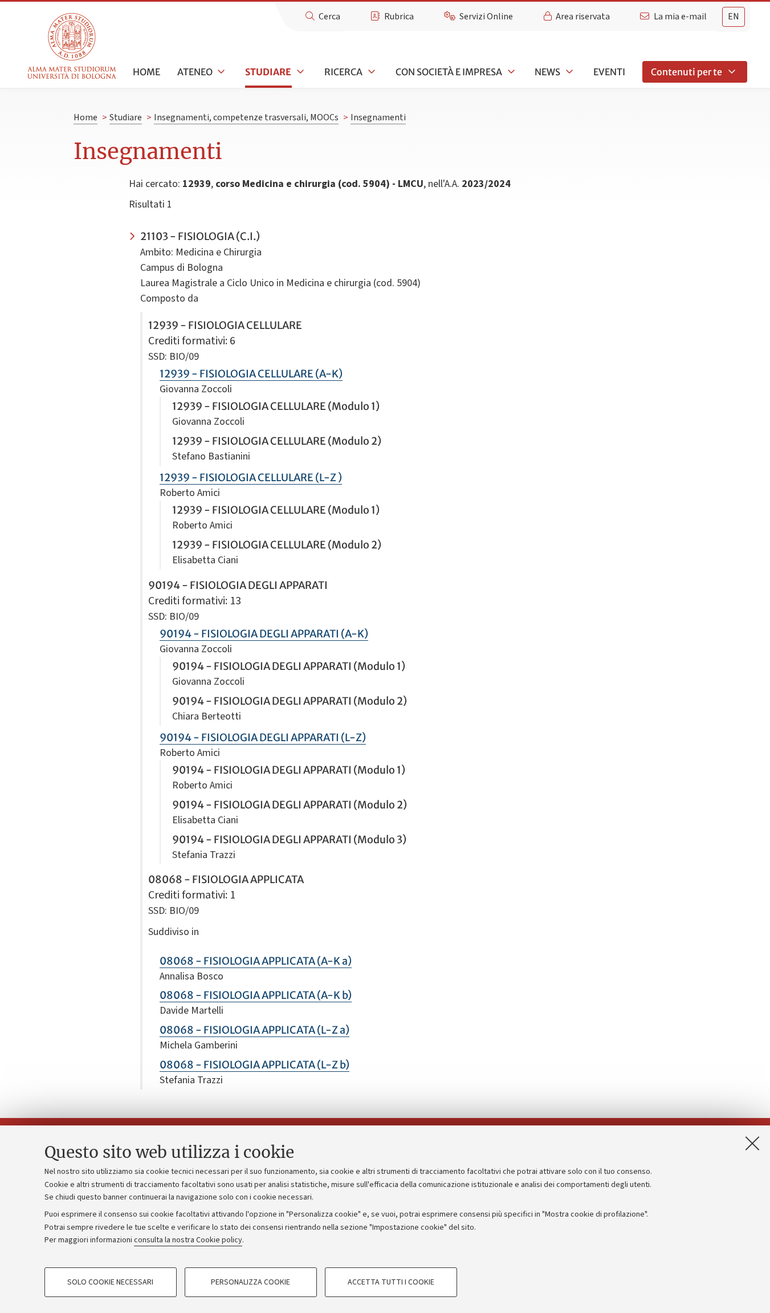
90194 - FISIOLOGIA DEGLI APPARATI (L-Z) (263, 737)
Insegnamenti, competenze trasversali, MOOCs (246, 117)
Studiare (268, 72)
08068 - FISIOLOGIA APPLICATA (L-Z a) (254, 1029)
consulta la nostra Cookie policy (188, 1240)
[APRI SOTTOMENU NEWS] (568, 72)
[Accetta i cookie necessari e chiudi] (752, 1143)
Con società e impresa (449, 72)
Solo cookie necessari (110, 1282)
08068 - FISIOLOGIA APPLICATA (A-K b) (256, 995)
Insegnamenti (378, 117)
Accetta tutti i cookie (391, 1282)
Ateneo (195, 72)
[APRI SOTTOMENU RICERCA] (370, 72)
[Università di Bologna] (73, 46)
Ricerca (343, 72)
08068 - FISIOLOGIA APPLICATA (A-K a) (256, 961)
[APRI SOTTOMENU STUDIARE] (299, 72)
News (547, 72)
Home (146, 72)
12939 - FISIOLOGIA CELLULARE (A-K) (251, 373)
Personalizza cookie (250, 1282)
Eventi (609, 72)
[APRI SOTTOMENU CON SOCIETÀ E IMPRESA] (510, 72)
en (733, 16)
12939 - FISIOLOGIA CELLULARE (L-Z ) (251, 477)
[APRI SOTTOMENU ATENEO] (221, 72)
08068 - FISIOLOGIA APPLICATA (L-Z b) (254, 1064)
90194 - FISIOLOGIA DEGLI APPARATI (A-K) (264, 633)
